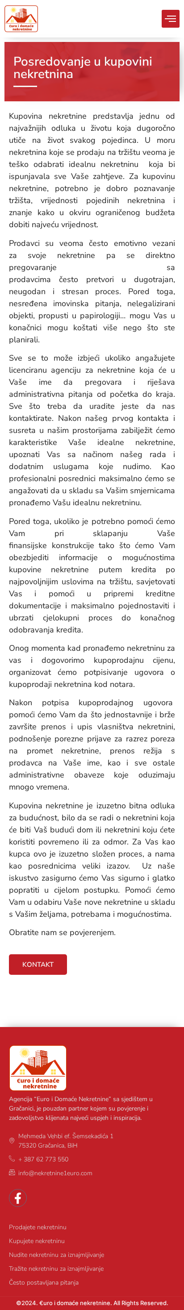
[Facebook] (18, 1198)
